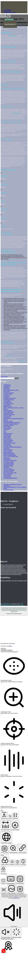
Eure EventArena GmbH (9, 443)
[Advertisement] (12, 592)
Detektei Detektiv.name (9, 453)
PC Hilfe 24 (6, 396)
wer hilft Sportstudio (7, 574)
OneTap (10, 646)
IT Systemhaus (7, 401)
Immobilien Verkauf (8, 466)
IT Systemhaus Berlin (9, 463)
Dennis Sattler (7, 475)
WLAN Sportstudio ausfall (16, 574)
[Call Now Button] (3, 951)
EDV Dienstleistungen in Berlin (11, 390)
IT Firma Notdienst (16, 566)
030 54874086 (7, 9)
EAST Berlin (7, 388)
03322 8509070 (7, 11)
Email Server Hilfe (8, 421)
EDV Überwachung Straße (10, 472)
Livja (5, 430)
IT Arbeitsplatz (7, 444)
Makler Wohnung (8, 441)
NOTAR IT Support (8, 471)
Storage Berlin (7, 405)
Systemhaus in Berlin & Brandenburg (12, 447)
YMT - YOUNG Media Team (11, 456)
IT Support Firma (14, 570)
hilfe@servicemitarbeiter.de (10, 12)
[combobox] (14, 611)
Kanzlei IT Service (8, 468)
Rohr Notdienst (7, 459)
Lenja (5, 432)
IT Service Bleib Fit (8, 504)
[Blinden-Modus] (1, 777)
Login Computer (7, 428)
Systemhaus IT (7, 384)
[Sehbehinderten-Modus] (1, 683)
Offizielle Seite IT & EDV (10, 398)
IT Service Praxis (8, 445)
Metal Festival (7, 417)
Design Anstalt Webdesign (10, 455)
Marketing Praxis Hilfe (9, 414)
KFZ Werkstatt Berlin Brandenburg (12, 422)
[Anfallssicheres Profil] (1, 714)
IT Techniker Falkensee (21, 571)
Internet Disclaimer (8, 449)
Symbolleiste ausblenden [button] (6, 650)
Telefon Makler (7, 436)
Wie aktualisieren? (16, 898)
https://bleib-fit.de (13, 35)
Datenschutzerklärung (6, 603)
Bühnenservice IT (8, 406)
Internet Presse (7, 437)
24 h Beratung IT (8, 402)
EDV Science (7, 391)
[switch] (1, 683)
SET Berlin (6, 467)
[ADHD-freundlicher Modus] (1, 746)
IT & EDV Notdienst (9, 392)
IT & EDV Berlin (8, 394)
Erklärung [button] (3, 648)
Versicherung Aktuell (9, 461)
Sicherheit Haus (7, 434)
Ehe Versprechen (8, 410)
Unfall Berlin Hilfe (8, 413)
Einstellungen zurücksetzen (7, 938)
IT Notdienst (7, 395)
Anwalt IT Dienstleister (9, 470)
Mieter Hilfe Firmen (8, 452)
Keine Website (7, 426)
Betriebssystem (7, 386)
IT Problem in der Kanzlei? (10, 460)
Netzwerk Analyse (8, 433)
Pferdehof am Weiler (8, 425)
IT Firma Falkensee (9, 566)
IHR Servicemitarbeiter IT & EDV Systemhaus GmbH (12, 604)
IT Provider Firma (15, 567)
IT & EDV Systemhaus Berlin (11, 424)
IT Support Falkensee (7, 570)
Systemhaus (6, 387)
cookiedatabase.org (21, 361)
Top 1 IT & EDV (8, 451)
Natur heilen (6, 448)
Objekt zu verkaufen (8, 440)
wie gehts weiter (7, 476)
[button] (4, 815)
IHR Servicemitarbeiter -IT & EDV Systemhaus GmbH (14, 580)
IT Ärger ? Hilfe (7, 415)
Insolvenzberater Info (9, 464)
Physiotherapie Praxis (9, 399)
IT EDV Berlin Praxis (9, 411)
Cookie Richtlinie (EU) (10, 24)
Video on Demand (8, 474)
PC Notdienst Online (8, 403)
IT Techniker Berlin (13, 571)
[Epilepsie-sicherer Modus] (1, 809)
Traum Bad (6, 429)
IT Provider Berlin (8, 567)
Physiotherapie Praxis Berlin (10, 478)
